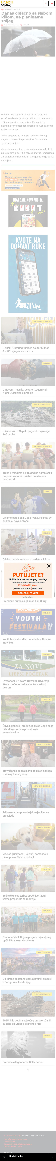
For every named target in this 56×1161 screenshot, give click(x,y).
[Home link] (7, 3)
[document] (28, 580)
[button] (49, 566)
